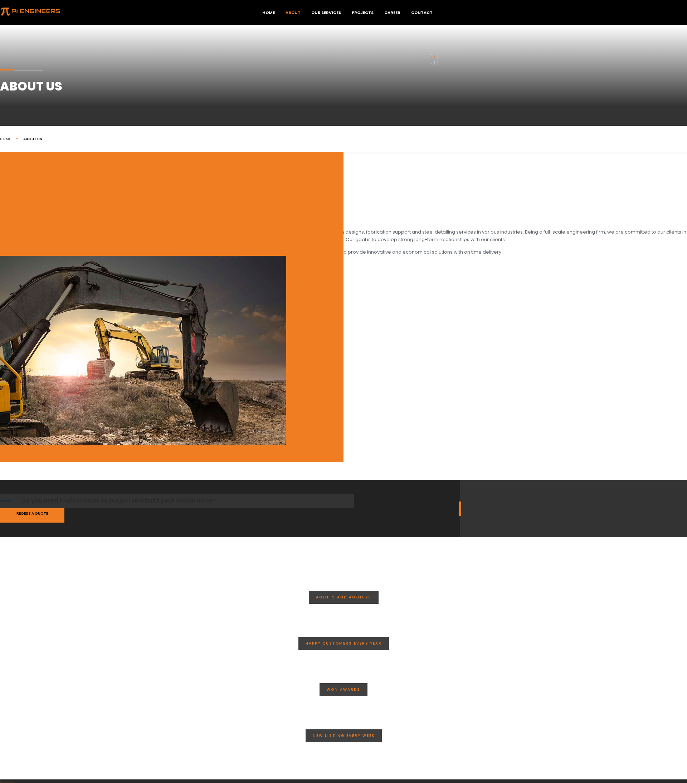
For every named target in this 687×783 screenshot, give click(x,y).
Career (392, 12)
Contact (422, 12)
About (293, 12)
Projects (363, 12)
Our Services (326, 12)
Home (268, 12)
